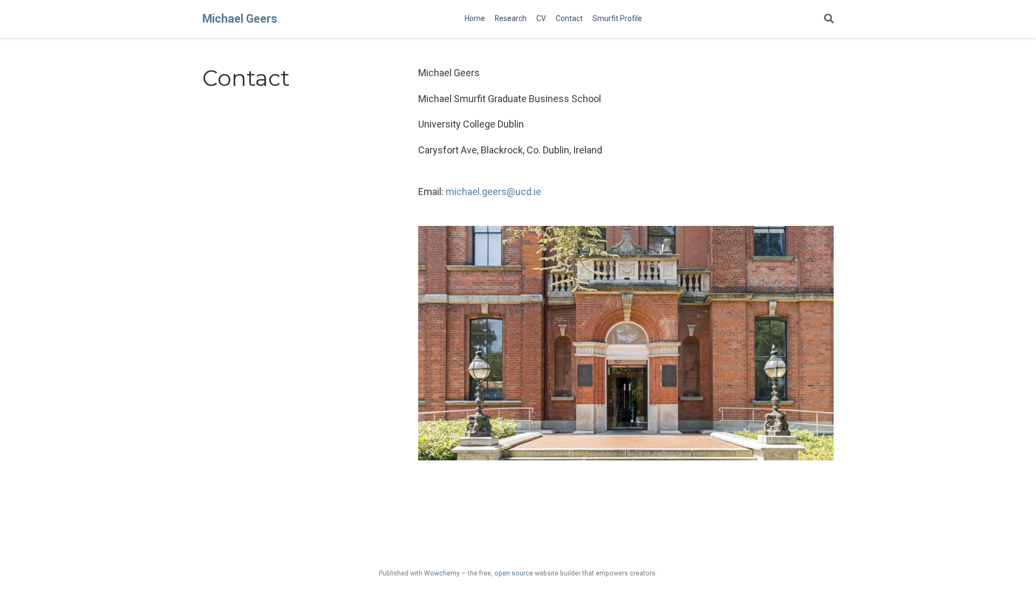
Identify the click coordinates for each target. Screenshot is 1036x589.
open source (513, 573)
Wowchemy (442, 573)
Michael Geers (239, 18)
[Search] (829, 19)
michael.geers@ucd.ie (493, 191)
